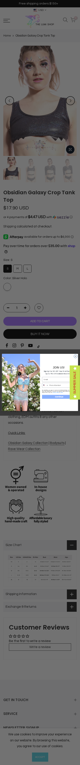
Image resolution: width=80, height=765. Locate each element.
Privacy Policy (56, 392)
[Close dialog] (75, 356)
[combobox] (45, 385)
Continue (59, 397)
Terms (61, 392)
